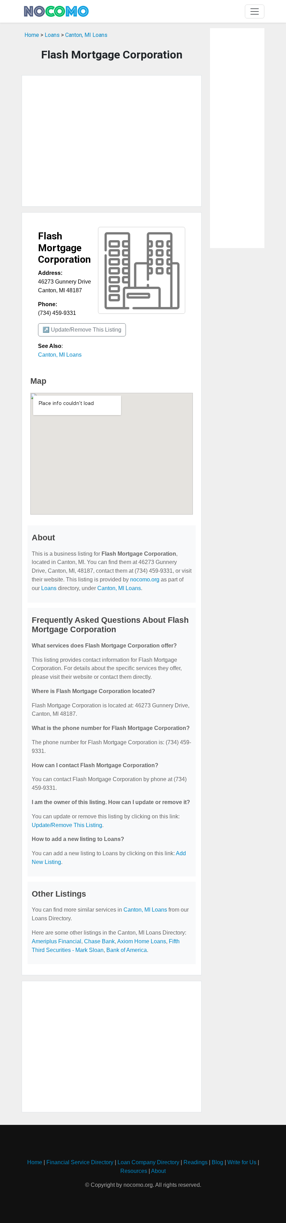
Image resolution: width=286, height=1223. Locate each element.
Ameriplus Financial (56, 941)
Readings (195, 1162)
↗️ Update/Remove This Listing (82, 330)
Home (31, 35)
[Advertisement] (112, 141)
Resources (133, 1171)
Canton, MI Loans (86, 35)
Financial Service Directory (79, 1162)
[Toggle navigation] (254, 11)
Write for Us (241, 1162)
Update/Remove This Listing (67, 825)
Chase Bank (99, 941)
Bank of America (126, 950)
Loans (52, 35)
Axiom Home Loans (141, 941)
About (158, 1171)
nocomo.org (144, 579)
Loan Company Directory (148, 1162)
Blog (217, 1162)
